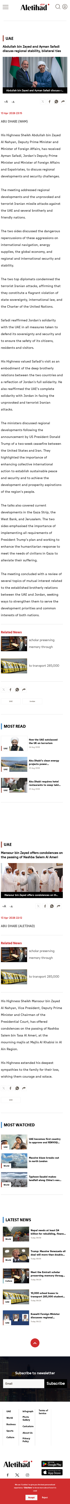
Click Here (28, 1487)
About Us (28, 1432)
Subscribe (56, 1384)
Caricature (28, 1426)
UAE (8, 1411)
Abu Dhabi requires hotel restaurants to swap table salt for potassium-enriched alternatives (44, 783)
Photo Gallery (26, 1418)
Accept (31, 1497)
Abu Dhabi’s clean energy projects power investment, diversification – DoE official (45, 762)
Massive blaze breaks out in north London (44, 1159)
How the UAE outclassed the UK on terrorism (43, 741)
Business (11, 1424)
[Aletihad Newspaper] (35, 7)
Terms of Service (43, 1412)
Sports (9, 1430)
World (9, 1417)
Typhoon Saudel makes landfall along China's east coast (44, 1178)
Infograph (28, 1411)
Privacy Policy (26, 1440)
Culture (10, 1437)
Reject (45, 1497)
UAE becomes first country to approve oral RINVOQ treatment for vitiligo (44, 1140)
